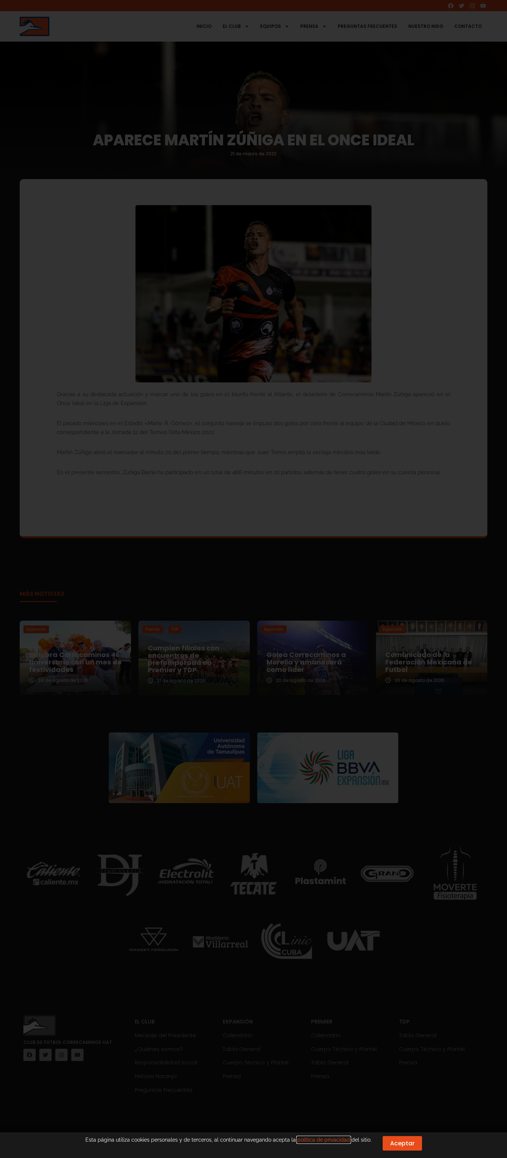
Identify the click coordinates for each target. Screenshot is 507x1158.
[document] (253, 579)
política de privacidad (323, 1140)
